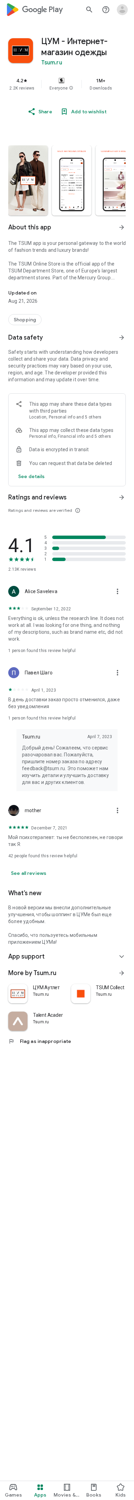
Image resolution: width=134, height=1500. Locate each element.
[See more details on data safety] (31, 476)
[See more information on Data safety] (121, 337)
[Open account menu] (122, 9)
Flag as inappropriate (39, 1041)
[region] (67, 84)
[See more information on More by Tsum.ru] (121, 973)
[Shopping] (25, 319)
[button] (71, 88)
